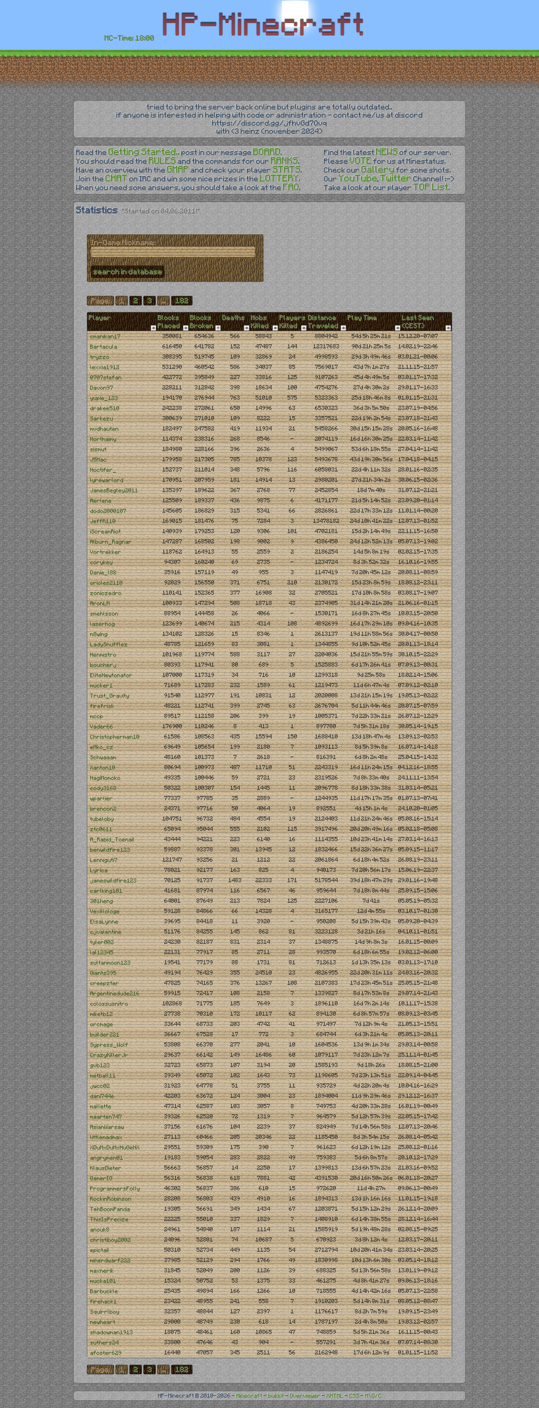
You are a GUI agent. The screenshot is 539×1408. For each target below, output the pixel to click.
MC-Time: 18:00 (129, 38)
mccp (96, 716)
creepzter (104, 983)
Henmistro (103, 655)
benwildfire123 (110, 850)
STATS (286, 169)
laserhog (102, 624)
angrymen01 (106, 1158)
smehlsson (104, 614)
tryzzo (100, 357)
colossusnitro (109, 1004)
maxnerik (102, 1271)
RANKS (284, 161)
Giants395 (103, 973)
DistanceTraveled (323, 322)
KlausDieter (106, 1168)
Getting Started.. (144, 152)
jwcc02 (100, 1086)
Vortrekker (105, 552)
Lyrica (99, 870)
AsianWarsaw (107, 1127)
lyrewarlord (107, 480)
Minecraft (249, 1395)
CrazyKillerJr (109, 1055)
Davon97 (101, 388)
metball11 (103, 1076)
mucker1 (101, 685)
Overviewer (305, 1395)
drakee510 (105, 408)
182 (181, 301)
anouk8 (100, 1230)
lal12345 (102, 952)
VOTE (360, 161)
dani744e (102, 1096)
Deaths (233, 317)
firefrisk (102, 706)
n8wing (99, 634)
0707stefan (106, 377)
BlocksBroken (201, 322)
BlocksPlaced (169, 322)
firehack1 (103, 1301)
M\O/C (373, 1395)
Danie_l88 (103, 573)
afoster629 (106, 1353)
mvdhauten (104, 429)
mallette (100, 1106)
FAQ (291, 187)
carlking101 (106, 891)
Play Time (362, 317)
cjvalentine (106, 932)
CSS (354, 1395)
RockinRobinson (111, 1199)
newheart (102, 1322)
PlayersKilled (292, 322)
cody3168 (103, 788)
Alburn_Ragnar (111, 542)
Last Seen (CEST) (418, 322)
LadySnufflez (109, 644)
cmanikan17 (105, 336)
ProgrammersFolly (115, 1189)
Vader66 (101, 727)
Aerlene (101, 501)
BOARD (266, 152)
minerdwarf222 (110, 1260)
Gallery (378, 169)
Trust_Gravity (109, 696)
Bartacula (103, 347)
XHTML (334, 1395)
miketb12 (101, 1014)
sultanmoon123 (110, 963)
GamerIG (101, 1178)
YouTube (357, 178)
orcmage (101, 1024)
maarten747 (106, 1117)
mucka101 (103, 1281)
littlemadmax (106, 1137)
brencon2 (103, 809)
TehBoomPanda (110, 1209)
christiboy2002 (110, 1240)
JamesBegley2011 (114, 490)
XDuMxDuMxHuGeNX (115, 1147)
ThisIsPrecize (109, 1219)
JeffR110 (103, 521)
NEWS (387, 152)
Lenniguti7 (104, 860)
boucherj (103, 665)
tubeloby (102, 819)
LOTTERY (279, 178)
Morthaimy (103, 439)
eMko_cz (102, 747)
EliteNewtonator (111, 675)
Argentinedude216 (115, 993)
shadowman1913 (111, 1332)
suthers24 (104, 1343)
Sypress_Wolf (109, 1045)
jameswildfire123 (113, 881)
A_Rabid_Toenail (112, 839)
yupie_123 (104, 398)
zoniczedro (106, 593)
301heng (101, 901)
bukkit (276, 1395)
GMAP (178, 169)
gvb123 (100, 1065)
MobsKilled (260, 322)
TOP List (430, 187)
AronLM (100, 603)
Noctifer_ (103, 470)
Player (100, 317)
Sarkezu (101, 419)
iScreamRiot (105, 531)
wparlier (101, 798)
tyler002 (102, 942)
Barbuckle (104, 1291)
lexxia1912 (105, 367)
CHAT (116, 178)
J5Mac (98, 460)
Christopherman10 (115, 737)
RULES (162, 161)
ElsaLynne (104, 922)
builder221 (105, 1035)
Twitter (396, 178)
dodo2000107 (108, 511)
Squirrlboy (105, 1312)
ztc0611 (101, 829)
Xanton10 (102, 768)
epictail (100, 1250)
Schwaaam (103, 757)
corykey (101, 562)
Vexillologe (105, 911)
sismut (98, 449)
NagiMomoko (105, 778)
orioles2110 (106, 583)
